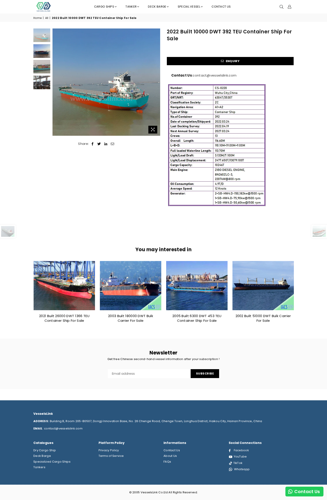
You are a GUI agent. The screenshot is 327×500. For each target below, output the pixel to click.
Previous (56, 82)
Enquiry (232, 61)
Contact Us (221, 6)
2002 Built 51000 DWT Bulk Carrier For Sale (263, 318)
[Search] (282, 6)
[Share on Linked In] (105, 143)
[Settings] (290, 6)
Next (156, 82)
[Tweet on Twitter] (99, 143)
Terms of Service (111, 456)
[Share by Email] (112, 143)
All (46, 18)
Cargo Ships (104, 6)
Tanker (131, 6)
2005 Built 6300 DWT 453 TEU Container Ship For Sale (196, 318)
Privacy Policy (109, 450)
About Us (170, 456)
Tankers (39, 467)
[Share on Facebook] (92, 143)
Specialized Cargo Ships (52, 462)
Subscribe (205, 373)
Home (37, 18)
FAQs (167, 462)
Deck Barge (42, 456)
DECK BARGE (157, 6)
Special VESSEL (189, 6)
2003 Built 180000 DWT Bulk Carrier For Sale (130, 318)
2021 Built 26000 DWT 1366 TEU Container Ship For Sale (64, 318)
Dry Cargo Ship (44, 450)
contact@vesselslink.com (214, 75)
